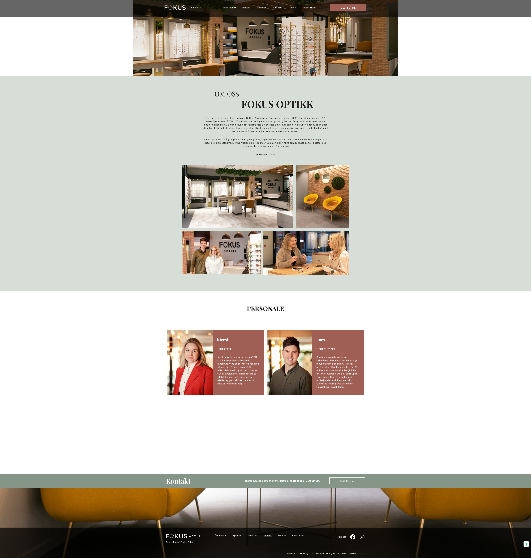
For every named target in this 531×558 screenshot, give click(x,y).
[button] (235, 7)
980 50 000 (313, 480)
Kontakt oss (296, 480)
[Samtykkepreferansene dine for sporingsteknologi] (526, 544)
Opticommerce (358, 553)
